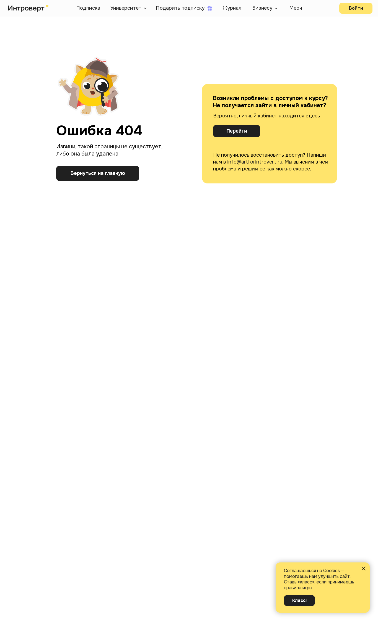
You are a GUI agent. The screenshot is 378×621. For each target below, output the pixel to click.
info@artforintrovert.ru (254, 162)
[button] (129, 8)
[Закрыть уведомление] (363, 568)
